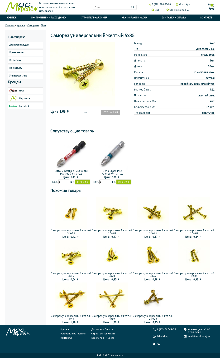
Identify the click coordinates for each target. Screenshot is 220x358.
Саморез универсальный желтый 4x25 (153, 274)
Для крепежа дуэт (19, 45)
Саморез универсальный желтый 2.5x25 (153, 317)
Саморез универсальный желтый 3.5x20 (112, 232)
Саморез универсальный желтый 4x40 (71, 317)
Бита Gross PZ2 (112, 171)
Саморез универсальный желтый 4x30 (194, 274)
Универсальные (18, 76)
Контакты (206, 17)
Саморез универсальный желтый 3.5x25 (153, 232)
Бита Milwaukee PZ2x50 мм (71, 171)
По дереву (15, 60)
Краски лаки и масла (134, 17)
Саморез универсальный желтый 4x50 (112, 317)
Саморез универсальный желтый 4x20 (112, 274)
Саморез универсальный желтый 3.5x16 (71, 232)
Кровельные (16, 52)
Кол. (86, 112)
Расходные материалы (73, 334)
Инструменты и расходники (48, 17)
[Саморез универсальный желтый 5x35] (82, 105)
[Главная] (21, 7)
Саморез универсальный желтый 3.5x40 (194, 232)
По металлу (15, 68)
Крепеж (11, 17)
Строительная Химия (94, 17)
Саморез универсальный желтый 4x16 (71, 274)
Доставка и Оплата (174, 17)
